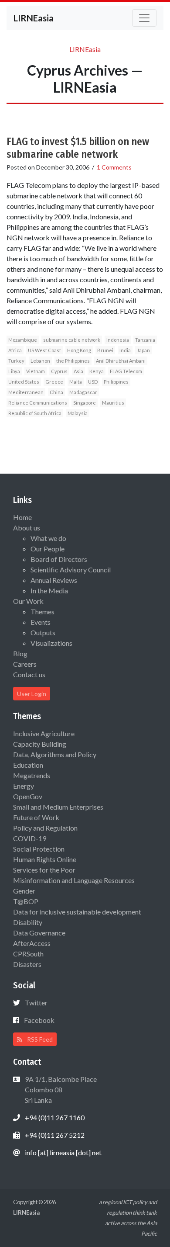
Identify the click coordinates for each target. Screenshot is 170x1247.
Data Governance (39, 932)
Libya (14, 371)
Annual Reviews (54, 580)
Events (41, 622)
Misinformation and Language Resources (74, 880)
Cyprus (59, 371)
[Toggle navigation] (144, 18)
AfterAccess (32, 943)
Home (22, 517)
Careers (25, 664)
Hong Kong (79, 350)
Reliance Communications (37, 402)
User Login (31, 693)
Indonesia (117, 340)
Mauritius (113, 402)
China (56, 392)
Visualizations (51, 643)
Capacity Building (39, 744)
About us (26, 527)
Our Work (28, 601)
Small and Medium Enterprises (58, 807)
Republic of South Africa (34, 413)
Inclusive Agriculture (44, 733)
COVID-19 (29, 838)
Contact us (29, 674)
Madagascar (83, 392)
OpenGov (27, 796)
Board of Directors (59, 559)
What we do (48, 538)
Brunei (105, 350)
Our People (48, 548)
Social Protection (39, 849)
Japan (143, 350)
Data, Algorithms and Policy (54, 754)
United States (23, 381)
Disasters (27, 964)
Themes (42, 611)
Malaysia (78, 413)
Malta (75, 381)
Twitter (36, 1002)
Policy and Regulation (45, 828)
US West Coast (44, 350)
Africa (15, 350)
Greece (54, 381)
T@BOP (25, 901)
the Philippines (73, 361)
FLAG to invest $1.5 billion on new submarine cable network (78, 147)
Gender (24, 891)
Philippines (116, 381)
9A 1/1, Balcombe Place (60, 1089)
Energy (23, 786)
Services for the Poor (44, 870)
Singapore (84, 402)
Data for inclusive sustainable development (77, 912)
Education (28, 765)
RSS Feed (39, 1039)
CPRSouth (28, 953)
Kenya (96, 371)
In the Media (49, 590)
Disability (27, 922)
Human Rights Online (44, 859)
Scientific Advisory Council (71, 569)
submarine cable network (71, 340)
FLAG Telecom (126, 371)
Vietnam (35, 371)
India (125, 350)
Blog (20, 653)
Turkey (16, 361)
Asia (78, 371)
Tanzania (145, 340)
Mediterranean (26, 392)
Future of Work (36, 817)
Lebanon (40, 361)
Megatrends (31, 775)
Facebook (39, 1020)
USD (93, 381)
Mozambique (22, 340)
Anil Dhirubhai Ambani (121, 361)
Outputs (43, 632)
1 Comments (114, 167)
